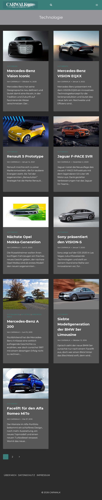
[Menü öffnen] (96, 5)
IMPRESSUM (43, 475)
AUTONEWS (12, 66)
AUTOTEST (26, 314)
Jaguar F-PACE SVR (75, 156)
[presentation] (26, 46)
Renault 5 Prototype (25, 156)
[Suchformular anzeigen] (51, 5)
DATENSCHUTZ (26, 475)
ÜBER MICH (10, 475)
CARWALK (15, 82)
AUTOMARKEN (13, 314)
